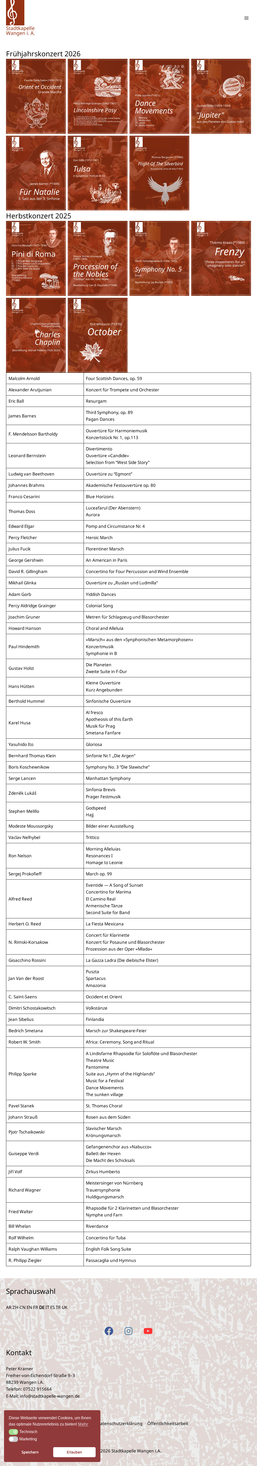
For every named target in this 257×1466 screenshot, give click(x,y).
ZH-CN (19, 1307)
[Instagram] (128, 1331)
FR (35, 1307)
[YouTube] (148, 1331)
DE (41, 1307)
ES (52, 1307)
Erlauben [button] (74, 1452)
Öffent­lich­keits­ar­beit (167, 1423)
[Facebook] (108, 1331)
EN (29, 1307)
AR (9, 1307)
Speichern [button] (30, 1452)
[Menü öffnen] (246, 18)
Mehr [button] (83, 1424)
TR (58, 1307)
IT (47, 1307)
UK (65, 1307)
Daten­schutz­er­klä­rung (119, 1423)
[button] (13, 1432)
